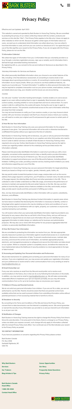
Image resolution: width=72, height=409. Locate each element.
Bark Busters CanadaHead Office (9, 384)
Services (5, 367)
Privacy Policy (44, 373)
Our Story (42, 367)
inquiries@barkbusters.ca (11, 264)
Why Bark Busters (8, 363)
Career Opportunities (47, 363)
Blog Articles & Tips (9, 373)
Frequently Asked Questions (49, 370)
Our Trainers (6, 370)
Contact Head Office (9, 392)
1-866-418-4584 (8, 389)
